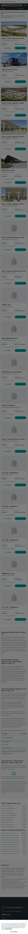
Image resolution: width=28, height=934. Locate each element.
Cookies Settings (14, 931)
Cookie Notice (8, 929)
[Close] (26, 921)
